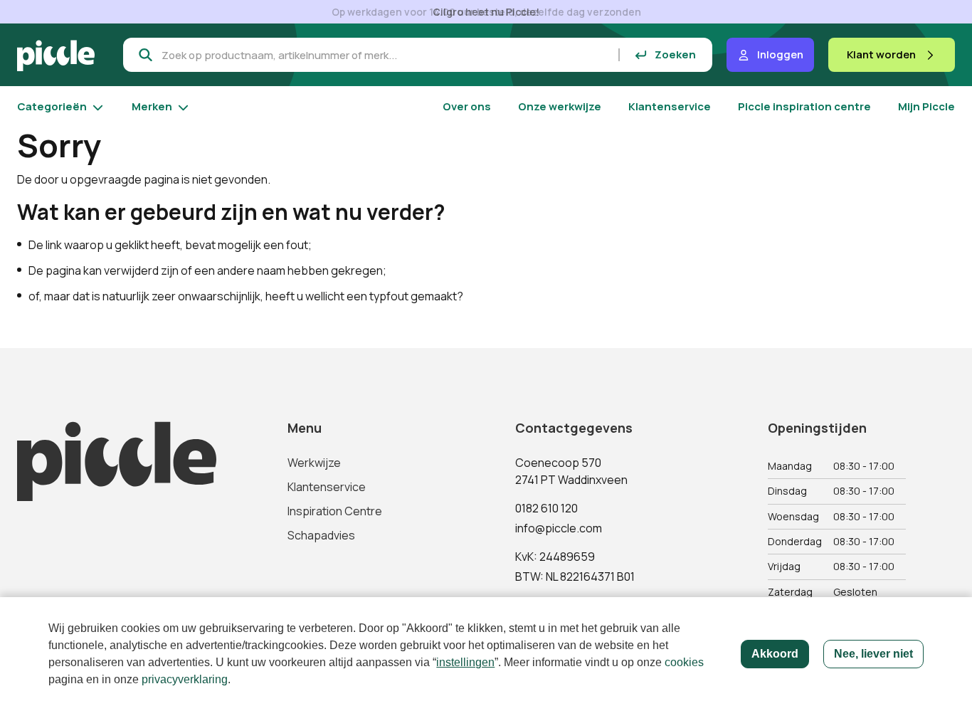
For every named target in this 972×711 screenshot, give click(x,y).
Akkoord (774, 654)
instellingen (465, 662)
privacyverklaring (185, 679)
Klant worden (881, 54)
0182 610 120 (546, 508)
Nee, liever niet (873, 654)
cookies (684, 662)
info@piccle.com (558, 528)
